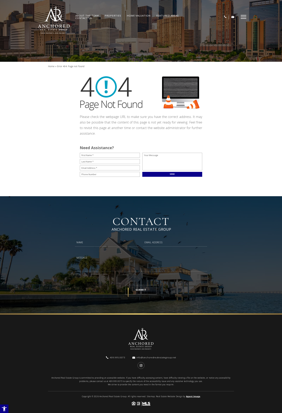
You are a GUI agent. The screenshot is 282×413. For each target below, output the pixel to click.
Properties (113, 15)
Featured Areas (167, 15)
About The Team (87, 15)
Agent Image (193, 396)
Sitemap (151, 396)
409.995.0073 (116, 381)
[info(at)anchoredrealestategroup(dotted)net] (232, 17)
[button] (4, 409)
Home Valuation (138, 15)
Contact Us (83, 18)
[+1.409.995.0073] (225, 17)
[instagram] (141, 365)
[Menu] (243, 17)
